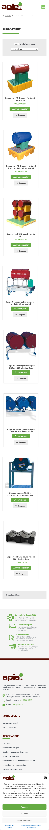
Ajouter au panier (20, 109)
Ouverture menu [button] (43, 7)
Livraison (6, 743)
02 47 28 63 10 (26, 700)
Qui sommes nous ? (10, 723)
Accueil (8, 16)
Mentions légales (9, 727)
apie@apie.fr (18, 705)
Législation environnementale (14, 765)
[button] (45, 778)
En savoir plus (20, 309)
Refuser (24, 814)
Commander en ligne (11, 748)
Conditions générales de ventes (15, 752)
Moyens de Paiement (11, 756)
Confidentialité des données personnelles (19, 761)
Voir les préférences (24, 820)
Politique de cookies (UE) (12, 769)
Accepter (24, 807)
